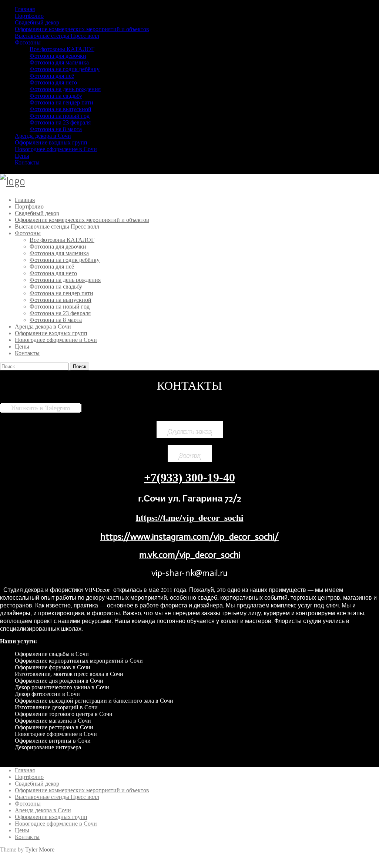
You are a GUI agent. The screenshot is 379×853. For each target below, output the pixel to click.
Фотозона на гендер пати (61, 102)
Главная (25, 9)
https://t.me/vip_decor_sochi (190, 517)
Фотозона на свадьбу (56, 96)
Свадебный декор (37, 22)
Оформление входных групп (51, 142)
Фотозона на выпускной (60, 109)
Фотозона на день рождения (65, 89)
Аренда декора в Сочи (43, 136)
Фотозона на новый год (60, 116)
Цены (22, 156)
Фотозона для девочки (58, 56)
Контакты (27, 162)
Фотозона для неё (52, 76)
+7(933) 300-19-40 (189, 477)
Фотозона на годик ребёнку (65, 69)
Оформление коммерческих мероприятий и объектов (82, 29)
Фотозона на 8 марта (56, 129)
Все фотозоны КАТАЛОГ (62, 49)
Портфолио (29, 16)
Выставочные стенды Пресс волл (57, 36)
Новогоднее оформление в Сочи (56, 149)
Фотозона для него (53, 82)
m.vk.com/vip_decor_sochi (189, 554)
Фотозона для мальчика (59, 62)
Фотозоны (28, 42)
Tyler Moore (39, 849)
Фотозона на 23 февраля (60, 122)
